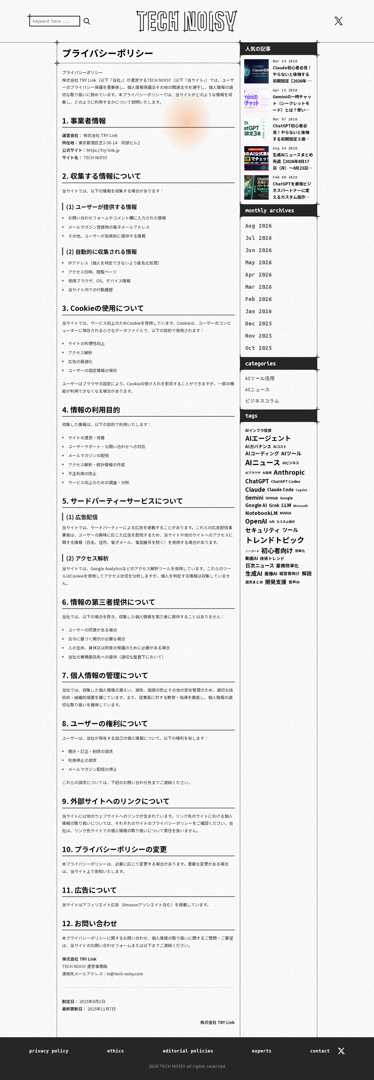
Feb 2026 (258, 299)
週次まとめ (254, 581)
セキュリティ (262, 530)
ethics (115, 1051)
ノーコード (252, 551)
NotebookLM (261, 512)
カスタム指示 (286, 521)
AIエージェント (268, 438)
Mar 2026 (258, 287)
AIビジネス (290, 462)
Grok (274, 505)
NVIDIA (285, 513)
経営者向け (289, 573)
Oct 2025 (258, 348)
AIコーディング (262, 453)
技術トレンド (272, 558)
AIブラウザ (253, 472)
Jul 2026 (258, 238)
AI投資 (267, 472)
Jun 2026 (258, 250)
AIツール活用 (260, 378)
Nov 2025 (258, 336)
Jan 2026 (258, 311)
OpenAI (256, 520)
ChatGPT (257, 481)
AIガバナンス (258, 446)
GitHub (271, 497)
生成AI (254, 573)
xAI (272, 521)
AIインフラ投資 (258, 430)
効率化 (300, 550)
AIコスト (279, 446)
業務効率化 (287, 565)
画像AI (271, 573)
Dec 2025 (258, 323)
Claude (255, 489)
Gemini (254, 497)
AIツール (291, 453)
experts (261, 1051)
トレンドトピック (274, 539)
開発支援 (275, 581)
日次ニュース (259, 565)
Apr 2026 (258, 274)
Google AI (256, 505)
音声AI (294, 581)
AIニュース (257, 389)
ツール (290, 530)
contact (320, 1051)
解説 (306, 573)
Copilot (301, 490)
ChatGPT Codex (285, 481)
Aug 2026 (258, 226)
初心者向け (277, 550)
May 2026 (258, 262)
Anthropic (289, 472)
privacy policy (48, 1051)
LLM (286, 505)
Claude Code (280, 489)
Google (286, 498)
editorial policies (188, 1051)
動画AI (251, 558)
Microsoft (300, 506)
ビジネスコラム (262, 401)
